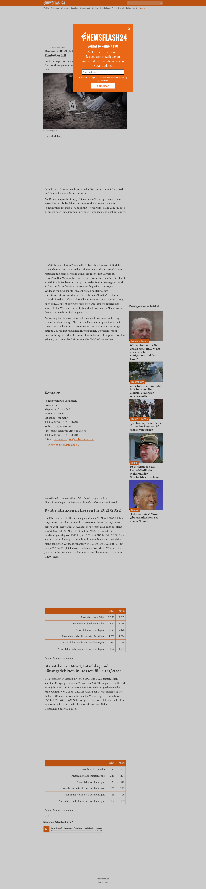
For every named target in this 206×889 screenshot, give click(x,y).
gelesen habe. (103, 80)
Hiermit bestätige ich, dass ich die (95, 77)
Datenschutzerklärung (118, 77)
